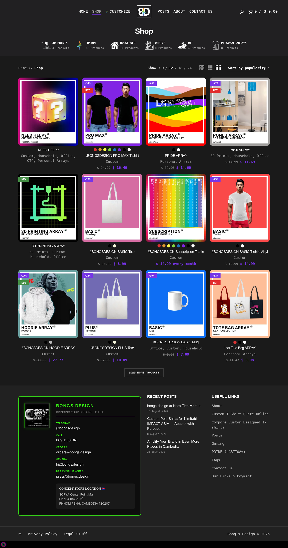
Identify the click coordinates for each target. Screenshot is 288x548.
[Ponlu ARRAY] (240, 112)
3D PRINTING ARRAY (48, 246)
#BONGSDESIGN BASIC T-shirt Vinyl (240, 252)
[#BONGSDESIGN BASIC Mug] (176, 304)
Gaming (218, 443)
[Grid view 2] (201, 68)
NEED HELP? (48, 150)
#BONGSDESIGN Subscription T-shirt (176, 252)
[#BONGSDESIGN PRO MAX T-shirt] (112, 112)
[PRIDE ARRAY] (176, 112)
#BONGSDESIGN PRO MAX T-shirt (112, 156)
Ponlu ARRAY (240, 150)
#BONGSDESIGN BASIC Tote (112, 252)
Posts (217, 435)
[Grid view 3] (210, 68)
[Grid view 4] (218, 68)
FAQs (216, 460)
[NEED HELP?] (48, 112)
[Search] (10, 12)
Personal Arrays (53, 161)
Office (67, 156)
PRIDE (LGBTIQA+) (228, 452)
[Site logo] (144, 11)
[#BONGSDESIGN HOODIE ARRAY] (48, 304)
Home (22, 68)
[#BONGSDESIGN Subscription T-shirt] (176, 208)
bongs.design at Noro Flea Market (174, 406)
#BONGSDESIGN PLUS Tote (112, 348)
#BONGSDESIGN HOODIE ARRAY (48, 348)
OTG (30, 161)
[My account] (242, 12)
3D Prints (219, 156)
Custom (27, 156)
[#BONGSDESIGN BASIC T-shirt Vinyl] (240, 208)
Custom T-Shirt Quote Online (240, 414)
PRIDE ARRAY (176, 156)
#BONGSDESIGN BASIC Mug (176, 342)
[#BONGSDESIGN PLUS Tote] (112, 304)
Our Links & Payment (232, 476)
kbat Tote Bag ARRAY (240, 348)
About (217, 406)
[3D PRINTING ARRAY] (48, 208)
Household (47, 156)
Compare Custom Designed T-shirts (239, 424)
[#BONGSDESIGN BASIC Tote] (112, 208)
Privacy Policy (42, 534)
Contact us (222, 468)
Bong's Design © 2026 (248, 534)
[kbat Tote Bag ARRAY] (240, 304)
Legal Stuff (75, 534)
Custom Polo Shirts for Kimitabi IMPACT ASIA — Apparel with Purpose (172, 424)
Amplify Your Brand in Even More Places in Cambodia (173, 444)
